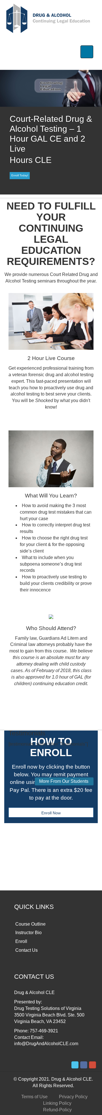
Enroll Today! (19, 175)
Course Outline (30, 924)
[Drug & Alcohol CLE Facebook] (83, 1064)
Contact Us (26, 950)
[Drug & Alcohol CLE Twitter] (74, 1064)
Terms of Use (34, 1096)
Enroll (21, 941)
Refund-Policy (57, 1109)
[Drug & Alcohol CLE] (49, 18)
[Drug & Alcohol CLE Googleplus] (92, 1064)
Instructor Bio (28, 932)
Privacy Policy (73, 1096)
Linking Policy (57, 1103)
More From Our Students (63, 781)
